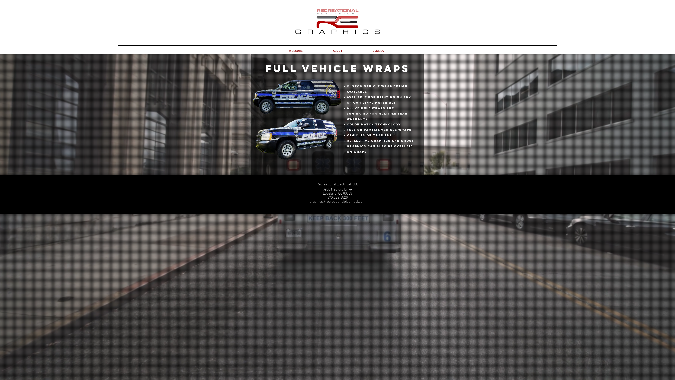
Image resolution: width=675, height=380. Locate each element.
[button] (337, 50)
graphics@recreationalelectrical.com (337, 201)
